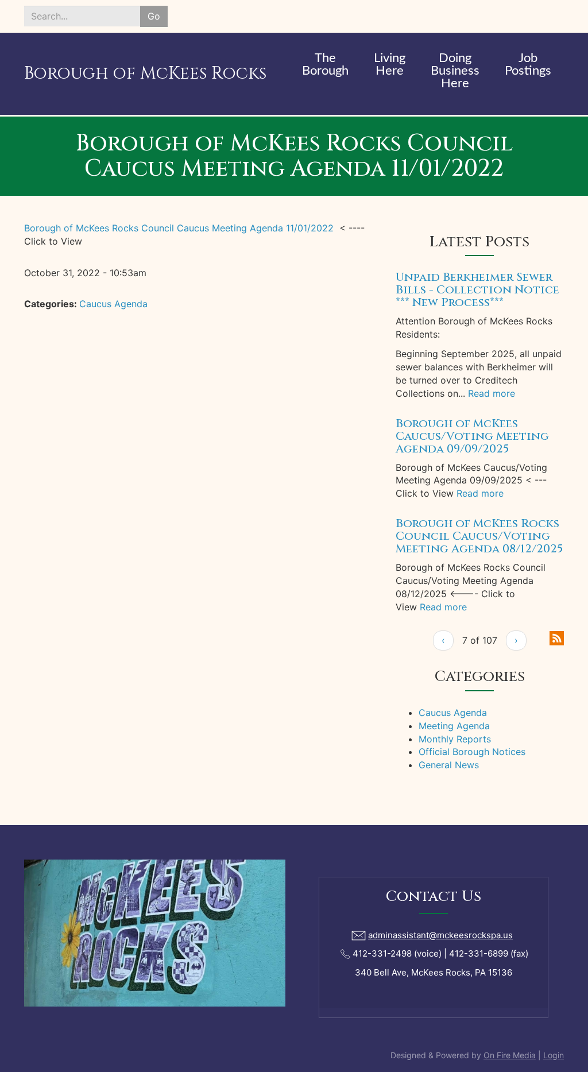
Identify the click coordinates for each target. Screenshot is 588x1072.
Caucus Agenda (113, 303)
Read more (491, 393)
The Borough (325, 64)
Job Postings (528, 64)
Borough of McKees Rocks (145, 73)
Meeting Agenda (454, 726)
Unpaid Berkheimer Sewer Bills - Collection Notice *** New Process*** (477, 289)
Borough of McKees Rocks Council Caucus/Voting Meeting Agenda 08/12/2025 (479, 536)
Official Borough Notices (472, 751)
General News (449, 765)
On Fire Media (509, 1055)
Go (154, 16)
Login (553, 1055)
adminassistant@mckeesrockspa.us (440, 935)
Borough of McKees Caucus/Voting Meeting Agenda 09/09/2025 (472, 436)
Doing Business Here (455, 71)
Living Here (389, 64)
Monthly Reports (455, 739)
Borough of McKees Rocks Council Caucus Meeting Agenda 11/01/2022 (179, 228)
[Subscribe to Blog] (557, 637)
